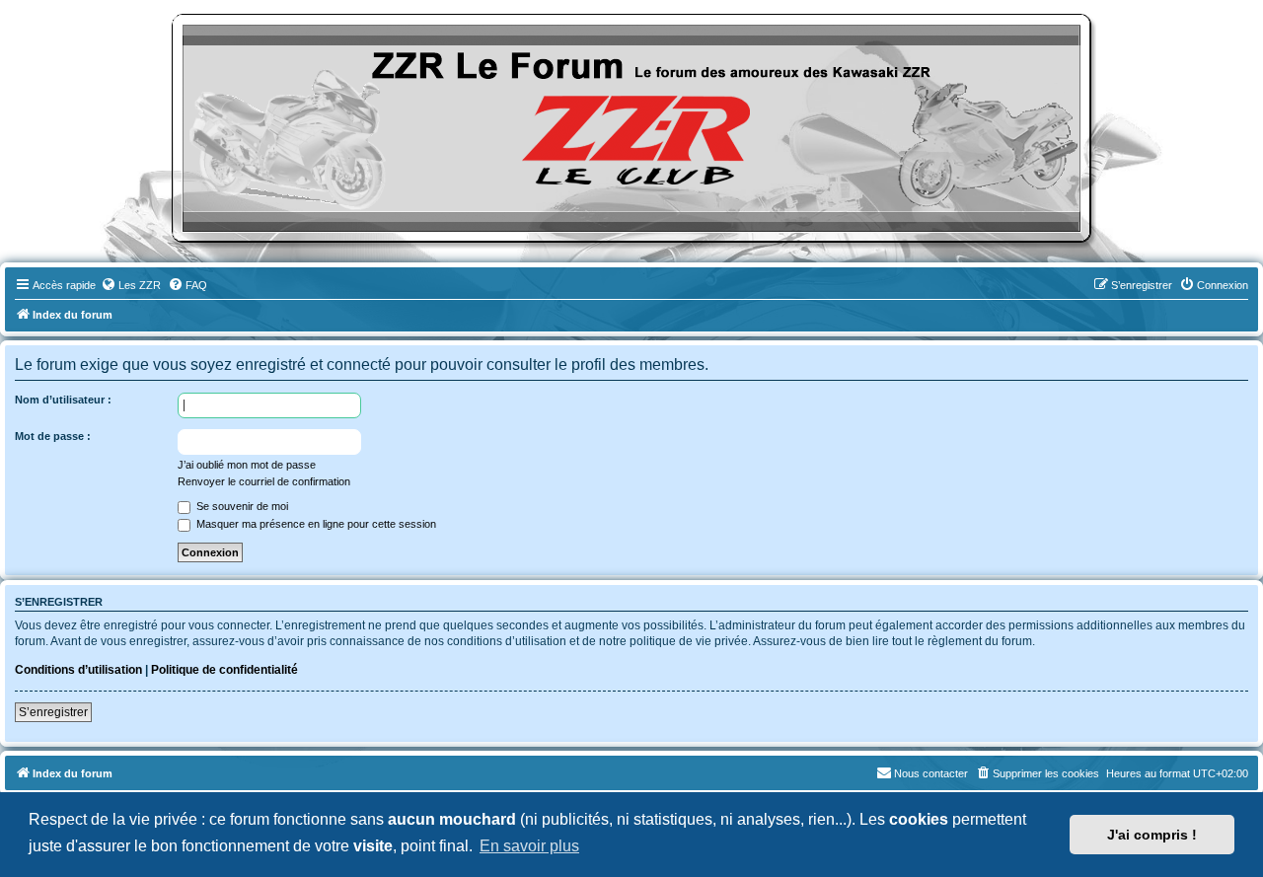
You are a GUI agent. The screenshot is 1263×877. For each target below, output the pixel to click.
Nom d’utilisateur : (63, 399)
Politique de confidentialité (224, 670)
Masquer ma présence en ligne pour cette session (314, 524)
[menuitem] (131, 285)
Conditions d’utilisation (78, 670)
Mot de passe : (53, 436)
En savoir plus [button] (529, 846)
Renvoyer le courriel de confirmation (264, 481)
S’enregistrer (53, 712)
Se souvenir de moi (240, 506)
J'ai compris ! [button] (1152, 834)
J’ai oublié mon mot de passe (247, 465)
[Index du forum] (631, 128)
